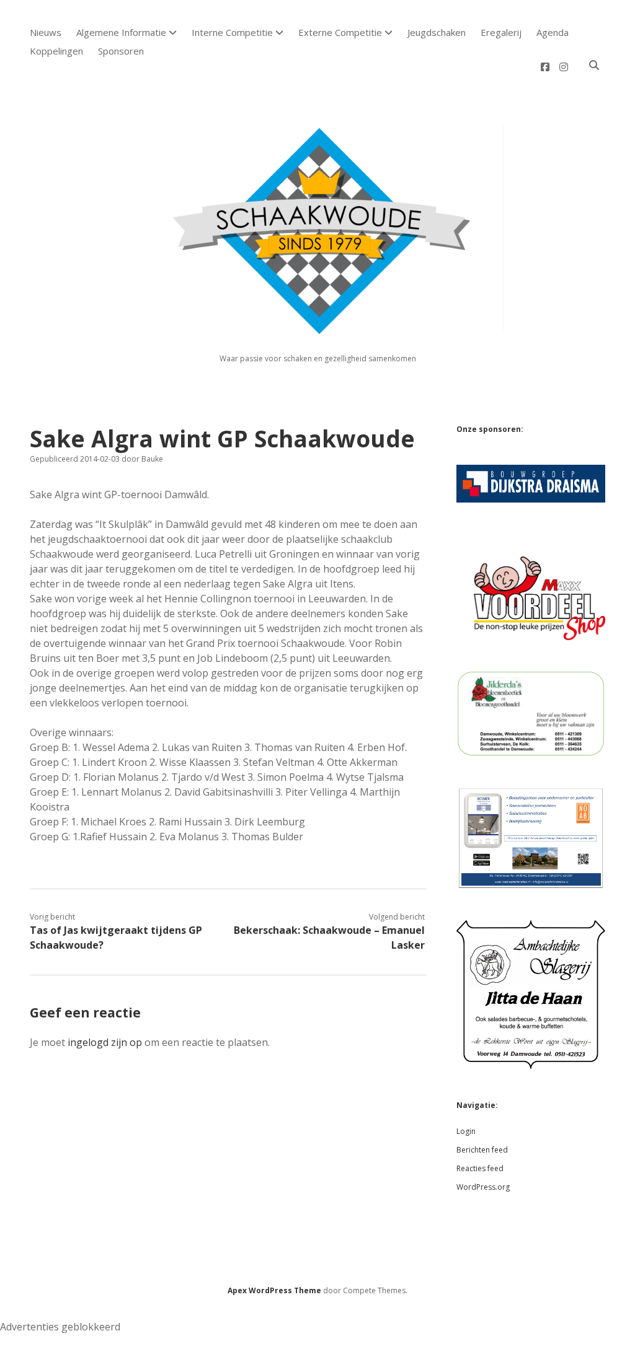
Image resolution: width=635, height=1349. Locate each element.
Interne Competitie (232, 32)
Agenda (552, 32)
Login (466, 1131)
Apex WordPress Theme (274, 1290)
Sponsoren (121, 51)
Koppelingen (56, 51)
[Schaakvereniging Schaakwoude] (317, 326)
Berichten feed (482, 1150)
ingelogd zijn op (105, 1042)
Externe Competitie (340, 32)
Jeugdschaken (436, 32)
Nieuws (45, 32)
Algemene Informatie (121, 32)
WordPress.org (483, 1187)
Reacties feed (480, 1168)
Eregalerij (501, 32)
